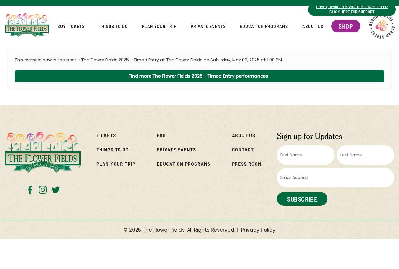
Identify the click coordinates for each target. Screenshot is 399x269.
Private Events (208, 26)
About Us (312, 26)
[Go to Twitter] (55, 190)
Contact (243, 149)
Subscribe (302, 199)
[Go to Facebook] (30, 190)
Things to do (112, 149)
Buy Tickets (71, 26)
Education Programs (264, 26)
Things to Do (113, 26)
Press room (246, 163)
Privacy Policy (258, 230)
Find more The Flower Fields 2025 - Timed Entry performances (199, 76)
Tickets (106, 135)
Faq (161, 135)
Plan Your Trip (159, 26)
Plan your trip (115, 163)
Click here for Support (352, 11)
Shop (346, 26)
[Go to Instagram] (43, 190)
